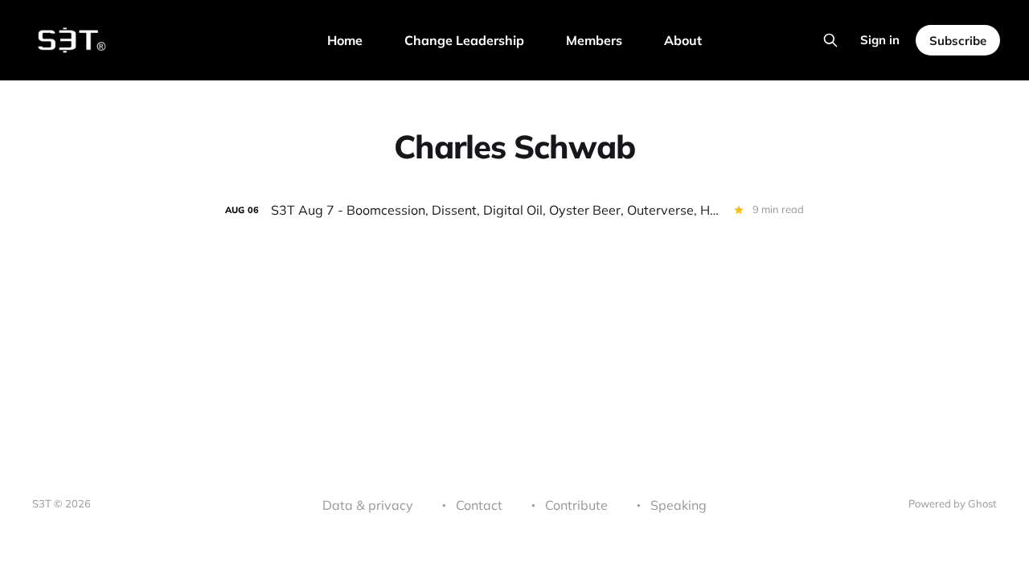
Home (345, 40)
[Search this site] (830, 40)
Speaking (678, 505)
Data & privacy (367, 505)
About (683, 40)
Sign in (880, 39)
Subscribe (957, 40)
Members (594, 40)
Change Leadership (464, 40)
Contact (479, 505)
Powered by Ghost (952, 503)
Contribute (576, 505)
